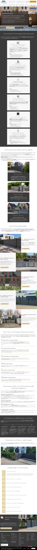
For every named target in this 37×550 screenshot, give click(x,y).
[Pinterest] (27, 2)
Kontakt (27, 537)
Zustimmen (33, 548)
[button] (31, 5)
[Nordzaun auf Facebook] (30, 546)
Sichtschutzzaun (27, 154)
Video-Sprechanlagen (21, 541)
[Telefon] (9, 2)
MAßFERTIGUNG (18, 63)
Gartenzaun (15, 391)
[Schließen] (36, 548)
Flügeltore (20, 539)
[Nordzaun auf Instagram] (27, 546)
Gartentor (22, 231)
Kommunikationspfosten (5, 410)
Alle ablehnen (28, 548)
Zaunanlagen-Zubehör (21, 543)
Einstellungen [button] (24, 548)
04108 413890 (12, 1)
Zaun (19, 231)
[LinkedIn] (31, 546)
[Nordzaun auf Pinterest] (28, 546)
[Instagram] (28, 2)
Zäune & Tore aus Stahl (21, 537)
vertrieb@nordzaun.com (22, 1)
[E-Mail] (18, 2)
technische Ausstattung (21, 391)
